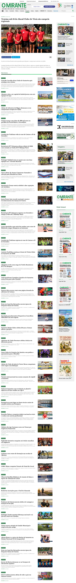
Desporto (3, 16)
